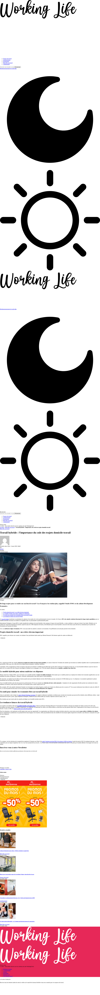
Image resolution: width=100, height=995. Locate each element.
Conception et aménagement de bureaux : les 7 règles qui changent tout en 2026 (17, 897)
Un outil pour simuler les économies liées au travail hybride (17, 615)
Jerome (2, 549)
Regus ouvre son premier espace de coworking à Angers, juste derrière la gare (17, 874)
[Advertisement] (47, 650)
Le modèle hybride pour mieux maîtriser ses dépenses (16, 613)
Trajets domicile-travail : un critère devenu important (16, 612)
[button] (8, 68)
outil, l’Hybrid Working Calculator (26, 695)
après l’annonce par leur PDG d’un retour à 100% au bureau (57, 741)
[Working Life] (38, 37)
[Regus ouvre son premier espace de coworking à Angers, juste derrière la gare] (8, 871)
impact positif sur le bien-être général (23, 708)
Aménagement (3, 901)
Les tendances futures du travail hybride (13, 616)
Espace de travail (4, 877)
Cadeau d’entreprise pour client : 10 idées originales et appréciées (14, 850)
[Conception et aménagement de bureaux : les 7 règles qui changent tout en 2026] (8, 894)
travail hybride (5, 619)
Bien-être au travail (9, 527)
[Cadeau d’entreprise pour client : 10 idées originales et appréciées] (8, 847)
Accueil (2, 527)
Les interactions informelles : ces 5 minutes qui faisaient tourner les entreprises (17, 921)
